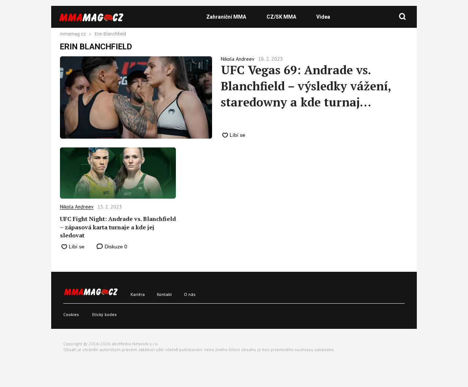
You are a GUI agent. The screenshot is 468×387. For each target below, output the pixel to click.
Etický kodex (104, 314)
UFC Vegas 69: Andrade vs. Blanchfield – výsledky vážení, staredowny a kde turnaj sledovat (306, 86)
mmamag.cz (73, 34)
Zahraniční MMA (226, 17)
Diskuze (115, 246)
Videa (323, 17)
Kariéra (138, 294)
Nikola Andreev (77, 206)
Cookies (71, 314)
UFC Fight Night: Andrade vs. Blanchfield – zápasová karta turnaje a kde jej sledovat (118, 227)
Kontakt (164, 294)
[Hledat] (402, 17)
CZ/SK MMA (281, 17)
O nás (190, 294)
